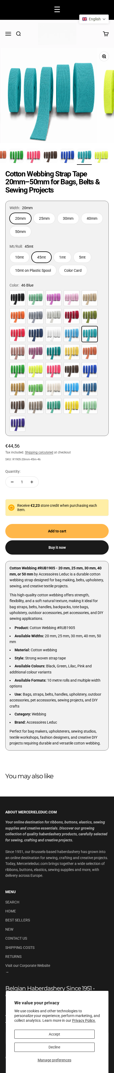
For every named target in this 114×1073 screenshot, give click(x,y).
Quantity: (12, 471)
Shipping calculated (39, 452)
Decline (54, 1047)
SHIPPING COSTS (19, 947)
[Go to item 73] (50, 156)
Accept (54, 1034)
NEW (9, 929)
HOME (10, 911)
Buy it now (57, 547)
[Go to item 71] (16, 156)
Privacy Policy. (84, 1020)
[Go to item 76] (101, 156)
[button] (94, 19)
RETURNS (13, 956)
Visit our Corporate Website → (27, 968)
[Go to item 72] (33, 156)
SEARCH (12, 902)
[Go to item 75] (84, 156)
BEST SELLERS (17, 920)
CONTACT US (16, 938)
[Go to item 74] (67, 156)
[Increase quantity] (31, 482)
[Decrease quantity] (12, 482)
